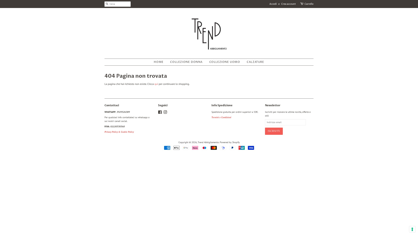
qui (156, 84)
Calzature (255, 62)
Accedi (273, 4)
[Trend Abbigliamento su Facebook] (160, 112)
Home (158, 62)
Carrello (309, 4)
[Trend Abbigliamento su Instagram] (165, 112)
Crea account (288, 4)
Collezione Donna (186, 62)
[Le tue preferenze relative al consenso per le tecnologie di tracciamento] (412, 229)
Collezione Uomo (224, 62)
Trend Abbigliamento (208, 142)
